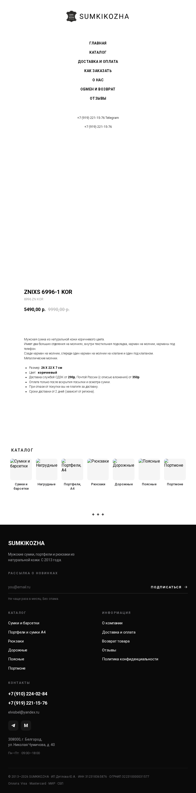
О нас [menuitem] (98, 80)
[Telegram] (13, 725)
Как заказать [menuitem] (98, 71)
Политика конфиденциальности (130, 659)
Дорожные (17, 650)
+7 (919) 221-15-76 (91, 118)
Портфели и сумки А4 (26, 632)
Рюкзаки (15, 641)
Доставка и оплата (119, 632)
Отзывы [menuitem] (98, 98)
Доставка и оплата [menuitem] (98, 62)
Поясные (16, 659)
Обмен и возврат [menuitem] (98, 89)
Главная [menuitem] (98, 43)
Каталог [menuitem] (98, 52)
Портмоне (17, 668)
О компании (112, 623)
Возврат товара (116, 641)
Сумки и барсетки (23, 623)
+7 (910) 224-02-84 (27, 693)
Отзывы (109, 650)
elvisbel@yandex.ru (23, 712)
